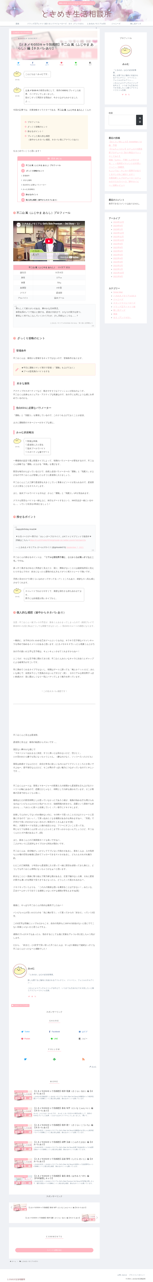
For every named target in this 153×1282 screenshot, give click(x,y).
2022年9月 (118, 244)
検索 (111, 113)
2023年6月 (118, 226)
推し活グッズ (119, 310)
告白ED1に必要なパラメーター (34, 185)
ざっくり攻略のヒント (35, 171)
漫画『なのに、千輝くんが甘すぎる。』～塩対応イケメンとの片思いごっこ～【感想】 (125, 163)
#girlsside (55, 540)
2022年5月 (118, 255)
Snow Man (118, 292)
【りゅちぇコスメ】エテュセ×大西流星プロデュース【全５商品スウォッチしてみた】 (125, 152)
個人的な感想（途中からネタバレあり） (42, 200)
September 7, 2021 (75, 547)
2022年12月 (118, 233)
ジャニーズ (118, 299)
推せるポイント (32, 194)
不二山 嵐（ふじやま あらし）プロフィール (43, 165)
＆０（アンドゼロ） (122, 317)
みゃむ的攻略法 (29, 189)
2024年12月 (118, 222)
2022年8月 (118, 247)
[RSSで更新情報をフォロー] (35, 996)
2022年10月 (118, 240)
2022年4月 (118, 258)
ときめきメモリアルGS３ (21, 1005)
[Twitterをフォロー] (29, 996)
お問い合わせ (122, 1275)
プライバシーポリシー (137, 1275)
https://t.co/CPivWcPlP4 (40, 540)
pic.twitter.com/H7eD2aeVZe (73, 540)
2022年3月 (118, 262)
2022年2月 (118, 265)
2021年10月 (118, 273)
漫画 (115, 314)
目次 (53, 158)
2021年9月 (118, 276)
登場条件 (26, 176)
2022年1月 (118, 269)
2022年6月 (118, 251)
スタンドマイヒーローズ (124, 303)
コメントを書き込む (54, 1250)
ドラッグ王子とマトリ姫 (124, 306)
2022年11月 (118, 236)
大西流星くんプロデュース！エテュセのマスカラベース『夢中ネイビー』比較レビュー (125, 181)
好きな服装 (27, 180)
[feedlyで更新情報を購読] (32, 996)
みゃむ (31, 968)
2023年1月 (118, 229)
